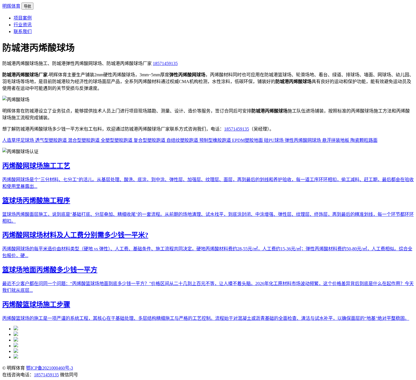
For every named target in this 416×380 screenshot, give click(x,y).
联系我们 (23, 31)
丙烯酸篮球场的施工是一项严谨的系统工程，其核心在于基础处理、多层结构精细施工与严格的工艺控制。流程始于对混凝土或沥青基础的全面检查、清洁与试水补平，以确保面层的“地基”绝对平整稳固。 (205, 318)
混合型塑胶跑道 (84, 140)
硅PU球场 (274, 140)
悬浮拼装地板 (336, 140)
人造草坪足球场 (18, 140)
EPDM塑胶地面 (248, 140)
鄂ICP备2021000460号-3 (49, 368)
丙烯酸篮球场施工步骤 (36, 304)
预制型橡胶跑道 (215, 140)
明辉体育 (11, 6)
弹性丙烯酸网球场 (303, 140)
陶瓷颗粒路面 (364, 140)
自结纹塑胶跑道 (182, 140)
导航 (27, 6)
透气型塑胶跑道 (51, 140)
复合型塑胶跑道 (150, 140)
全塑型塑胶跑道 (117, 140)
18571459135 (165, 63)
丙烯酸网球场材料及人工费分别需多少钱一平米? (75, 235)
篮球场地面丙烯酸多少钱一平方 (49, 269)
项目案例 (23, 18)
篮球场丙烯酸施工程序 (36, 200)
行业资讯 (23, 24)
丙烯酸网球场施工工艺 (36, 166)
